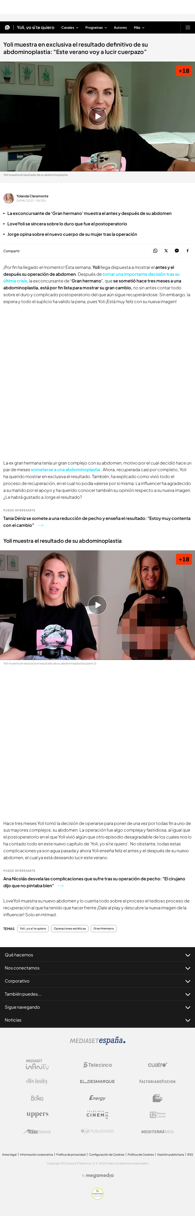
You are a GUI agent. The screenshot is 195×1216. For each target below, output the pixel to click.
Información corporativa (36, 1154)
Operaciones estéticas (70, 928)
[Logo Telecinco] (97, 1065)
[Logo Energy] (97, 1098)
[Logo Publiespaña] (97, 1131)
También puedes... (23, 994)
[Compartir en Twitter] (166, 251)
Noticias (13, 1019)
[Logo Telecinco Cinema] (97, 1114)
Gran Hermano (103, 928)
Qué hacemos (19, 954)
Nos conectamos (22, 967)
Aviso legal (9, 1154)
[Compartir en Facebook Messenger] (177, 251)
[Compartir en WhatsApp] (155, 251)
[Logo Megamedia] (99, 1175)
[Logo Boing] (37, 1098)
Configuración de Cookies (106, 1154)
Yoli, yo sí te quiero (35, 27)
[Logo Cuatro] (157, 1065)
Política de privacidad (71, 1154)
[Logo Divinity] (37, 1081)
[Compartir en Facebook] (187, 251)
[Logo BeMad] (158, 1098)
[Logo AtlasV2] (37, 1131)
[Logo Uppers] (37, 1115)
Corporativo (17, 980)
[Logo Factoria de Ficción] (158, 1081)
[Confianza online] (97, 1198)
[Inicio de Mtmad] (7, 27)
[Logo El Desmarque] (97, 1081)
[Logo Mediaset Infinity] (37, 1065)
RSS (190, 1154)
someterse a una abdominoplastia (66, 469)
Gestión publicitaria (170, 1154)
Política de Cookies (141, 1154)
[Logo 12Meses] (158, 1115)
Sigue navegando (22, 1007)
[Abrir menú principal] (187, 27)
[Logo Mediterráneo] (157, 1131)
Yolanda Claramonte (32, 196)
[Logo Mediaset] (97, 1043)
